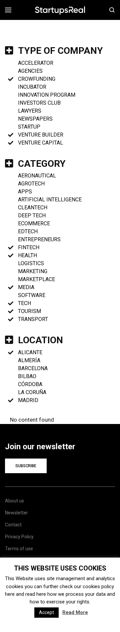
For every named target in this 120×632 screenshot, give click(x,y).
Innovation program (46, 95)
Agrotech (31, 183)
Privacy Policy (19, 536)
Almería (29, 360)
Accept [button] (46, 612)
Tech (24, 303)
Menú (10, 10)
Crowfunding (36, 79)
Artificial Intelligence (50, 199)
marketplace (36, 279)
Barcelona (33, 368)
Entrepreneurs (39, 239)
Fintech (28, 247)
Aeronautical (37, 175)
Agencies (30, 71)
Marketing (32, 271)
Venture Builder (40, 135)
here (10, 594)
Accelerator (35, 63)
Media (26, 287)
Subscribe (25, 466)
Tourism (29, 311)
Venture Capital (40, 143)
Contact (13, 524)
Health (27, 255)
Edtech (28, 231)
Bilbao (27, 376)
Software (31, 295)
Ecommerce (34, 223)
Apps (25, 191)
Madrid (28, 400)
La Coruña (32, 392)
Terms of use (19, 548)
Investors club (39, 103)
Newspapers (35, 119)
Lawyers (29, 111)
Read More (75, 612)
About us (14, 500)
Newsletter (16, 512)
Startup (29, 127)
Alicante (30, 352)
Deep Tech (32, 215)
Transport (33, 319)
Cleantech (32, 207)
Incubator (32, 87)
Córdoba (30, 384)
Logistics (31, 263)
